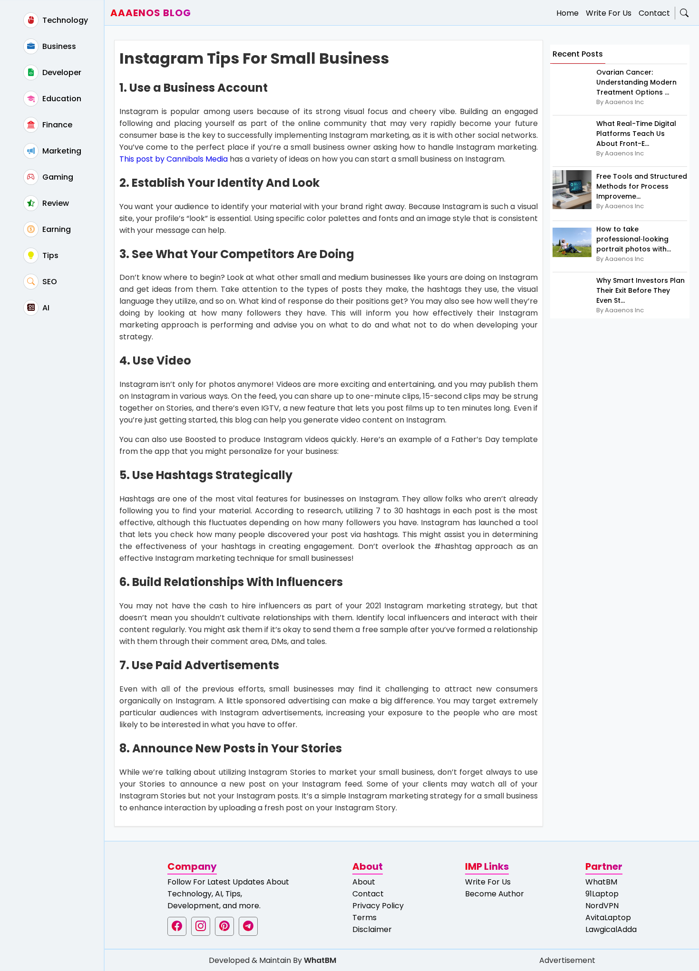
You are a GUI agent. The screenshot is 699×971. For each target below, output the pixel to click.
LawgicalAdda (611, 929)
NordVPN (602, 905)
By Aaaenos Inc (620, 101)
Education (60, 98)
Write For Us (608, 13)
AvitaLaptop (608, 917)
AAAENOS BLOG (150, 12)
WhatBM (601, 881)
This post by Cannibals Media (173, 159)
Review (54, 203)
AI (44, 307)
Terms (364, 917)
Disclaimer (372, 929)
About (363, 881)
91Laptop (602, 893)
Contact (654, 13)
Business (58, 46)
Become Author (494, 893)
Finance (56, 124)
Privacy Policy (378, 905)
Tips (49, 255)
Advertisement (567, 960)
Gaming (56, 177)
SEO (48, 281)
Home (567, 13)
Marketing (60, 150)
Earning (55, 229)
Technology (64, 20)
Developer (60, 72)
